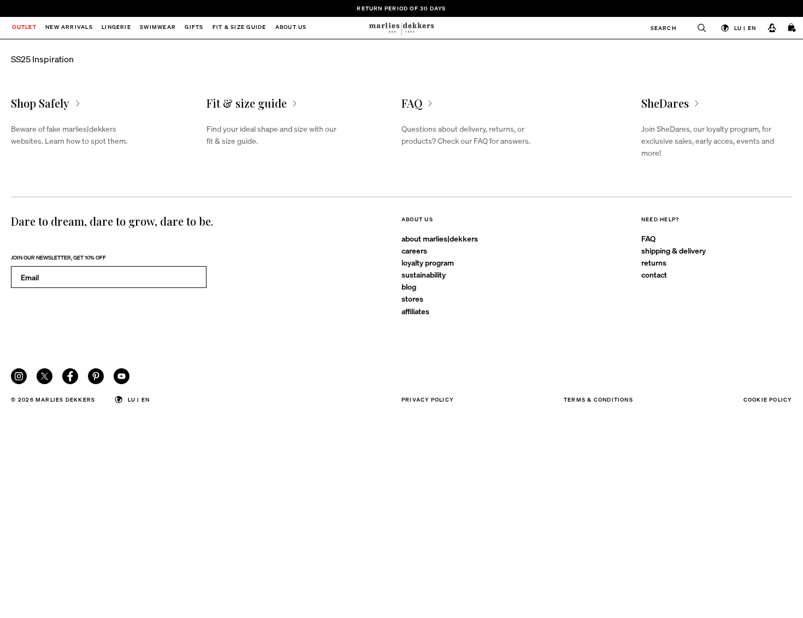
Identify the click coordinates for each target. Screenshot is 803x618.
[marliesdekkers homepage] (401, 28)
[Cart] (792, 28)
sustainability (424, 274)
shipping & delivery (673, 250)
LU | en (745, 27)
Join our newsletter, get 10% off (58, 257)
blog (409, 286)
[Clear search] (697, 28)
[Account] (771, 28)
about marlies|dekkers (440, 238)
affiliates (415, 311)
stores (412, 298)
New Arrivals (69, 28)
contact (654, 274)
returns (653, 262)
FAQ (648, 238)
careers (414, 250)
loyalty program (428, 262)
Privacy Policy (427, 399)
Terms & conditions (598, 399)
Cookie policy (767, 399)
